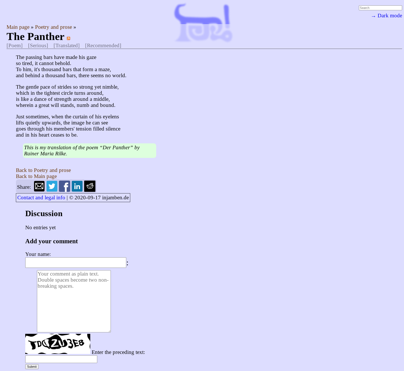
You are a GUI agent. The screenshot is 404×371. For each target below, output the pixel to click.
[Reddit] (89, 190)
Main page (19, 27)
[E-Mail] (40, 190)
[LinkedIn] (78, 190)
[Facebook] (65, 190)
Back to (43, 170)
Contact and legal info (41, 197)
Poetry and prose (54, 27)
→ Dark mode (386, 15)
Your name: (38, 254)
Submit (32, 366)
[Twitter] (52, 190)
